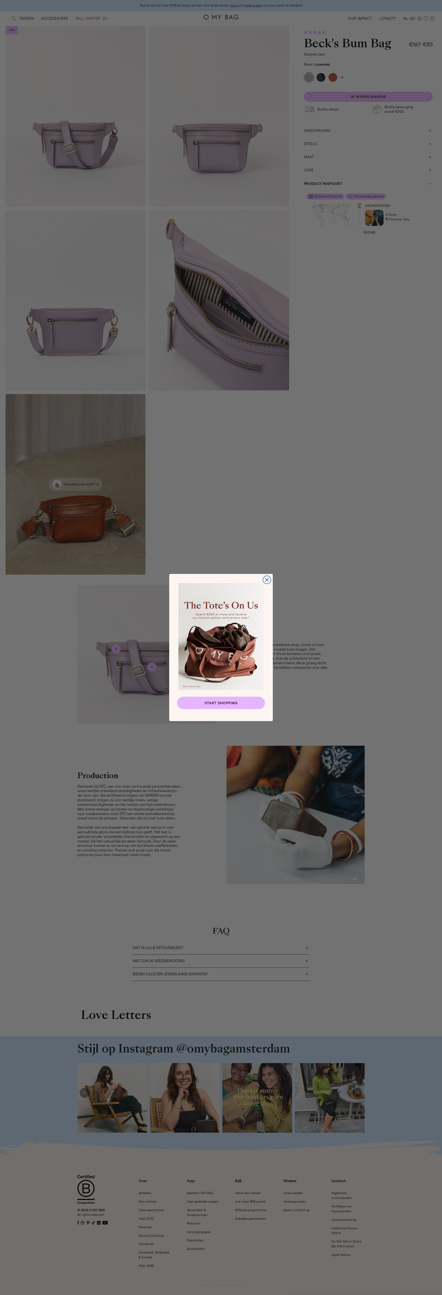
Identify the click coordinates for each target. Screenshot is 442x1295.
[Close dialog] (267, 580)
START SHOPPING (221, 703)
